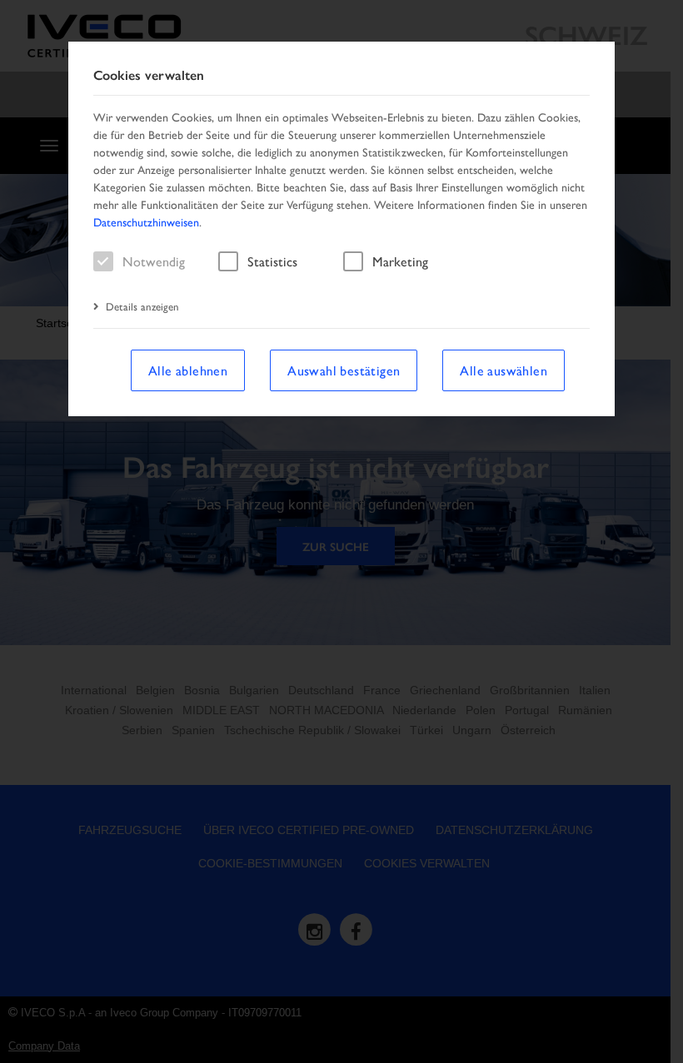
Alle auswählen (503, 370)
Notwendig (153, 261)
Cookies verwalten (148, 75)
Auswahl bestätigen (343, 370)
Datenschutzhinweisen (146, 221)
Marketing (400, 261)
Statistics (272, 261)
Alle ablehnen (187, 370)
